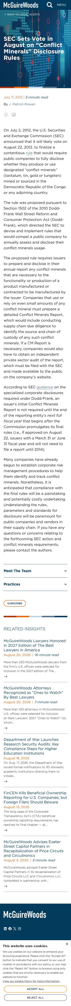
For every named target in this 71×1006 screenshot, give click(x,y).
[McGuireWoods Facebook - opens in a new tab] (10, 928)
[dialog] (35, 973)
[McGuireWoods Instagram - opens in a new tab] (19, 928)
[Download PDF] (6, 114)
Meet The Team (17, 571)
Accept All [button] (35, 989)
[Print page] (14, 114)
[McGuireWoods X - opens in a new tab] (14, 928)
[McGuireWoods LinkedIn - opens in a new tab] (5, 928)
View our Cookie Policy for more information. (31, 981)
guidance (45, 387)
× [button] (67, 944)
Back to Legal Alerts (23, 14)
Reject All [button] (35, 997)
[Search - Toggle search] (50, 5)
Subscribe (14, 603)
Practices (12, 584)
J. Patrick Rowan (22, 104)
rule (29, 153)
